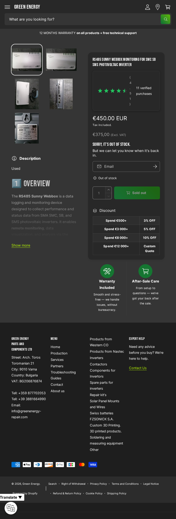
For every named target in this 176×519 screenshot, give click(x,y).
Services (57, 360)
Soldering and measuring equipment (106, 440)
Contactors (98, 364)
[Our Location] (158, 7)
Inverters (96, 358)
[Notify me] (155, 166)
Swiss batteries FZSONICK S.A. (102, 416)
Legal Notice (151, 483)
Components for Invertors (102, 373)
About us (58, 391)
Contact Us (138, 368)
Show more (20, 245)
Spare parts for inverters (101, 386)
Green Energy (31, 483)
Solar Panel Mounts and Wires (104, 404)
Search (52, 483)
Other (94, 450)
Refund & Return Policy (67, 493)
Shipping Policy (116, 493)
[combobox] (88, 19)
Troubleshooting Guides (63, 375)
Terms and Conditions (125, 483)
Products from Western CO (101, 342)
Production (59, 353)
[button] (7, 7)
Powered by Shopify (25, 493)
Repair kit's (98, 395)
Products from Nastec (107, 351)
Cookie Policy (94, 493)
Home (55, 347)
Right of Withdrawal (73, 483)
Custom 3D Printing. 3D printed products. (106, 428)
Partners (57, 366)
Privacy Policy (98, 483)
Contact (57, 385)
